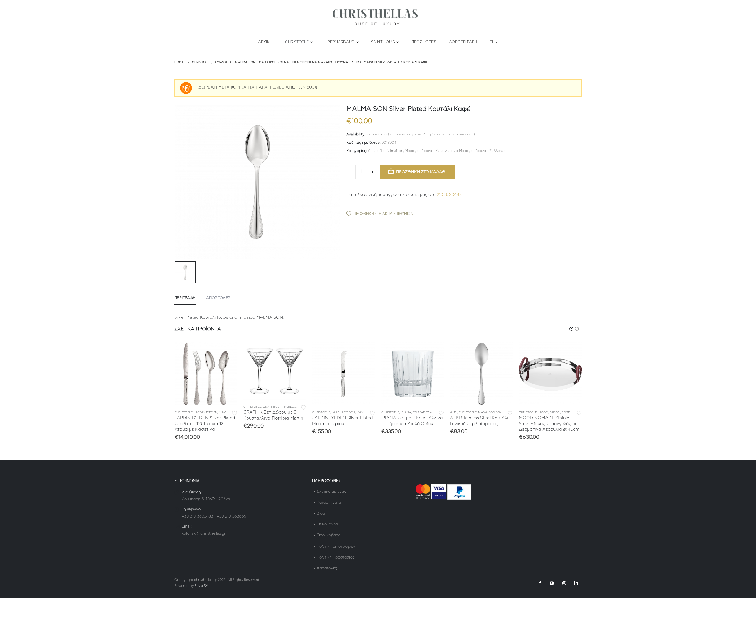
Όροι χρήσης (328, 536)
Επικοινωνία (327, 524)
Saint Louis (383, 42)
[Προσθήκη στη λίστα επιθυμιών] (234, 412)
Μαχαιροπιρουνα (492, 412)
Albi (453, 412)
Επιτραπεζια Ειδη (291, 406)
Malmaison (394, 151)
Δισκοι (555, 412)
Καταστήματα (329, 503)
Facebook (540, 583)
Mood (543, 412)
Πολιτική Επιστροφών (336, 547)
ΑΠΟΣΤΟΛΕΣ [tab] (218, 298)
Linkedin (576, 583)
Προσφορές (423, 42)
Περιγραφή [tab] (185, 298)
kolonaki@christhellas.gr (204, 534)
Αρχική (265, 42)
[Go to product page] (206, 373)
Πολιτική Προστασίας (335, 557)
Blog (321, 513)
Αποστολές (327, 568)
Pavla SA (201, 585)
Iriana (406, 412)
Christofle (297, 42)
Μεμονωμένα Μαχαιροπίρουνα (461, 151)
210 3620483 (449, 195)
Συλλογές (497, 151)
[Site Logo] (375, 17)
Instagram (564, 583)
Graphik (269, 406)
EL (492, 42)
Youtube (552, 583)
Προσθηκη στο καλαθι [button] (227, 352)
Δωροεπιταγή (463, 42)
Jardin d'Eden (205, 412)
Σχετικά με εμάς (331, 492)
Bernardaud (341, 42)
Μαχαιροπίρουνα (419, 151)
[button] (571, 328)
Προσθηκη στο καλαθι (421, 172)
